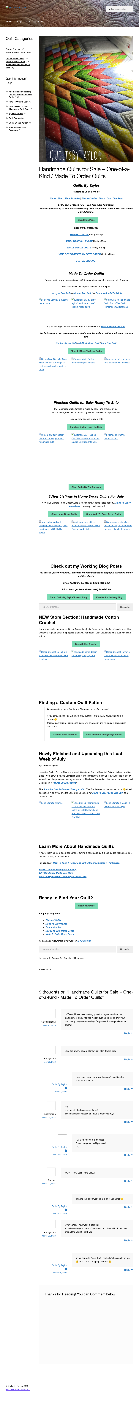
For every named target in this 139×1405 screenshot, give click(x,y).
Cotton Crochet (53, 927)
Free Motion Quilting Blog (109, 597)
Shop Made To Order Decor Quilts (103, 514)
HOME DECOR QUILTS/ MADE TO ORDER (79, 254)
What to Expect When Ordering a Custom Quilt (62, 876)
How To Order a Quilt (18, 101)
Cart (28, 21)
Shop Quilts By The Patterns (86, 487)
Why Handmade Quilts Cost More (56, 872)
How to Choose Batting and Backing (57, 869)
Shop (19, 21)
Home (9, 21)
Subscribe (125, 606)
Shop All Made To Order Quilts (86, 351)
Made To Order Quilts (56, 923)
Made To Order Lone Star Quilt (108, 792)
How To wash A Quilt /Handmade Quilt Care (19, 107)
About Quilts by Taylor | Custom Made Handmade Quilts (20, 94)
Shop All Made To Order (113, 326)
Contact (39, 21)
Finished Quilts (89, 198)
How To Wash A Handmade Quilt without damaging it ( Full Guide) (86, 862)
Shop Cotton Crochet (86, 644)
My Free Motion (16, 113)
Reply (127, 1033)
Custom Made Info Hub (65, 734)
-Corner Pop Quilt (82, 293)
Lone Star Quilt (108, 343)
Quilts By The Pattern (65, 782)
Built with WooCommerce (18, 1389)
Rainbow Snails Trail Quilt (109, 293)
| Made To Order (72, 198)
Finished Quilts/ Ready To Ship (86, 426)
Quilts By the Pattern (18, 122)
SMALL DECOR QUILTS (79, 247)
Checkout (118, 198)
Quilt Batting (15, 118)
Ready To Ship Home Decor (59, 930)
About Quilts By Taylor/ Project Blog (68, 597)
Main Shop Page (86, 219)
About (102, 198)
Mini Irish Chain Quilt (88, 343)
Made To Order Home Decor (59, 934)
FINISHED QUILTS (79, 234)
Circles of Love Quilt (66, 343)
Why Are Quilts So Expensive (17, 128)
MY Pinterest (84, 940)
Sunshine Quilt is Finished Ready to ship (64, 789)
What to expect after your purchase (104, 734)
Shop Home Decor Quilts (64, 514)
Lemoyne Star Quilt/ (60, 293)
